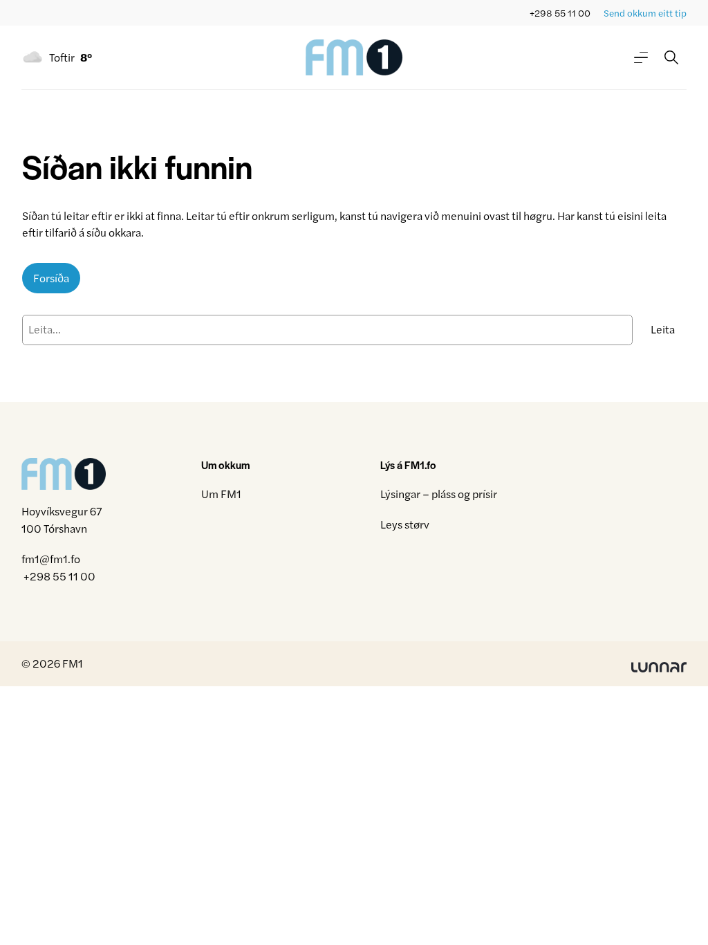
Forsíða (51, 278)
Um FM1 (221, 494)
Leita (663, 329)
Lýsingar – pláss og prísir (438, 494)
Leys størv (404, 524)
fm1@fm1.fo (50, 559)
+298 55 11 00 (560, 12)
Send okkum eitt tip (645, 12)
